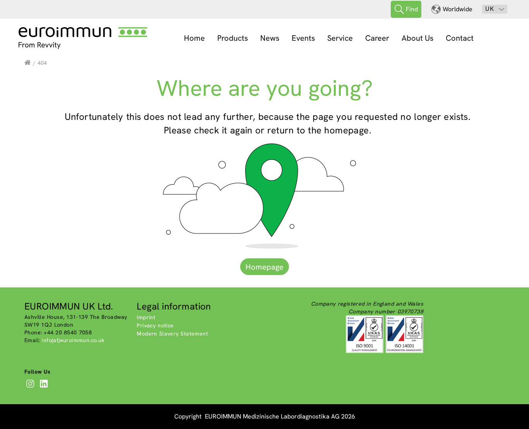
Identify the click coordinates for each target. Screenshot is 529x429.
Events (303, 38)
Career (377, 38)
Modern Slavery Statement (172, 333)
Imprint (146, 317)
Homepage (264, 267)
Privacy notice (155, 325)
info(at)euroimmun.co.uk (73, 340)
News (269, 38)
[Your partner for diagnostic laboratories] (27, 62)
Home (194, 38)
